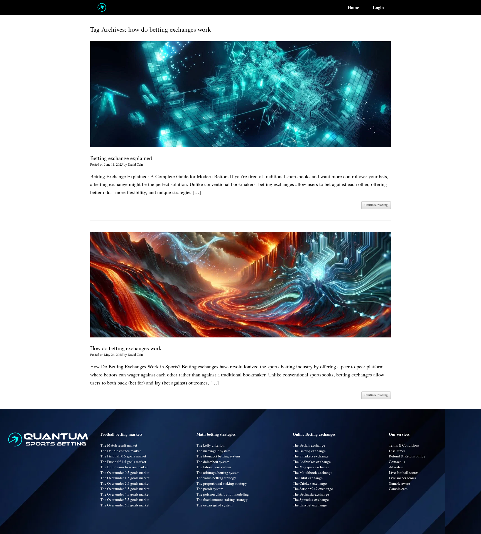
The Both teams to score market (124, 466)
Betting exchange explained (121, 158)
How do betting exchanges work (125, 348)
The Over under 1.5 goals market (124, 477)
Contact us (397, 461)
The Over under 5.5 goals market (124, 499)
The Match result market (118, 445)
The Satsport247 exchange (313, 488)
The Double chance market (120, 450)
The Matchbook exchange (312, 472)
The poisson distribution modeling (223, 494)
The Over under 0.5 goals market (124, 472)
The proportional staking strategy (222, 483)
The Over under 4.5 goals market (124, 494)
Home (353, 7)
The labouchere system (214, 466)
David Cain (135, 164)
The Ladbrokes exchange (312, 461)
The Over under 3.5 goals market (124, 488)
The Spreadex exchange (311, 499)
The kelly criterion (211, 445)
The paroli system (210, 488)
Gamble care (398, 488)
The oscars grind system (214, 505)
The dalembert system (213, 461)
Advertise (396, 466)
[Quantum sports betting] (101, 7)
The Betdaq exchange (309, 450)
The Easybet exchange (310, 505)
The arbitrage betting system (218, 472)
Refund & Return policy (407, 456)
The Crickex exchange (310, 483)
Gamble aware (399, 483)
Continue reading (376, 205)
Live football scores (403, 472)
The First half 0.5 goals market (123, 456)
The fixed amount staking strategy (222, 499)
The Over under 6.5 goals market (124, 505)
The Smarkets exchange (310, 456)
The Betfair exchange (309, 445)
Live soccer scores (402, 477)
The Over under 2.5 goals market (124, 483)
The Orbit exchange (308, 477)
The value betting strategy (216, 477)
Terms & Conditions (404, 445)
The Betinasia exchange (311, 494)
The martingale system (213, 450)
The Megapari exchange (311, 466)
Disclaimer (397, 450)
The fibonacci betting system (218, 456)
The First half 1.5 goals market (123, 461)
